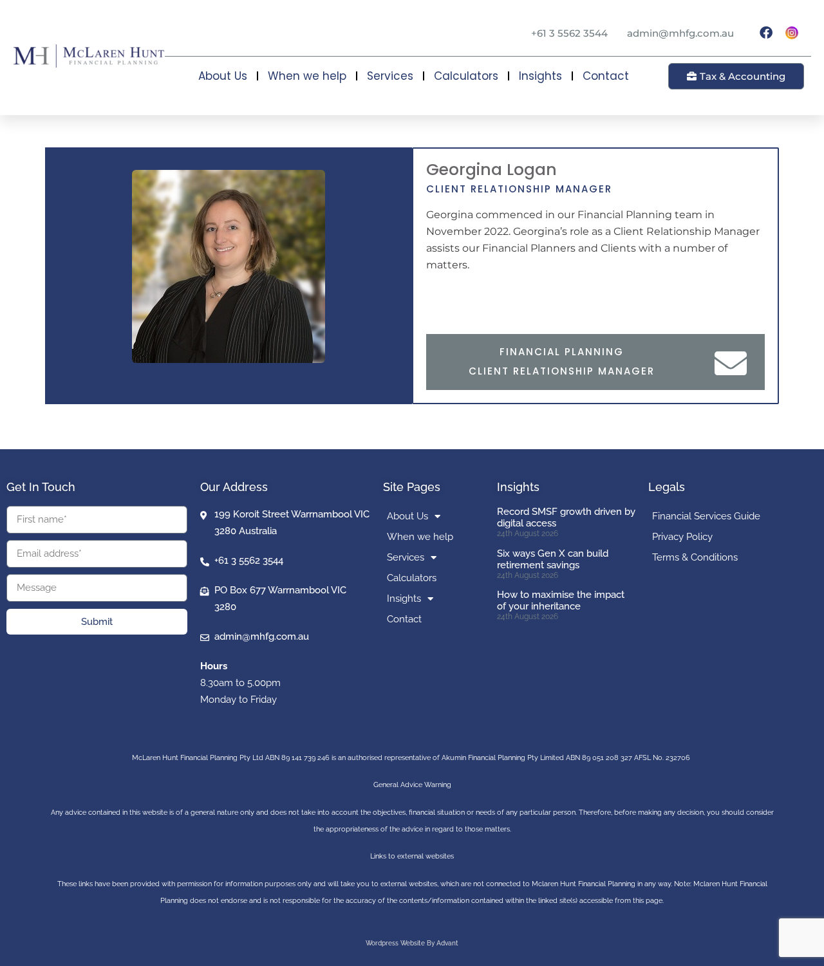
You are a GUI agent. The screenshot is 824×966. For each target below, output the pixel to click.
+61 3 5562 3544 (569, 33)
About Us (222, 76)
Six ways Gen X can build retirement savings (552, 559)
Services (390, 76)
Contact (606, 76)
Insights (540, 76)
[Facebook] (766, 33)
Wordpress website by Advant (412, 943)
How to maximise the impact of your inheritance (560, 600)
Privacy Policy (682, 537)
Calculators (466, 76)
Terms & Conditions (695, 557)
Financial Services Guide (706, 516)
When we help (307, 76)
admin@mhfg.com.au (680, 33)
